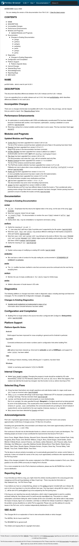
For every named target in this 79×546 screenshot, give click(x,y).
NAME (10, 22)
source (16, 8)
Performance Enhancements (17, 28)
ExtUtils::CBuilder (13, 151)
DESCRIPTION (13, 24)
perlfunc (17, 42)
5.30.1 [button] (25, 3)
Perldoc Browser (12, 2)
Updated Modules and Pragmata (21, 33)
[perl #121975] (19, 125)
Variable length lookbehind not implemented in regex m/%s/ (27, 304)
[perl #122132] (31, 243)
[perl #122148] (42, 397)
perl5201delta (9, 8)
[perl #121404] (25, 234)
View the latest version (57, 12)
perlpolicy (17, 46)
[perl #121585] (17, 318)
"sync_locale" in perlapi (20, 376)
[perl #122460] (33, 392)
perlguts (17, 44)
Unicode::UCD (12, 176)
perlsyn (16, 50)
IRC (22, 543)
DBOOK (26, 536)
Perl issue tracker (64, 541)
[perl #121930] (45, 191)
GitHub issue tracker (48, 536)
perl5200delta (54, 97)
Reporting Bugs (13, 73)
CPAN (20, 8)
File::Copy (11, 156)
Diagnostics (11, 55)
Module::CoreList (13, 160)
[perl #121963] (18, 169)
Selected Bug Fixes (14, 68)
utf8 (9, 180)
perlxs (16, 53)
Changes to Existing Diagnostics (21, 57)
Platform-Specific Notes (19, 64)
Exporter (10, 147)
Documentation (13, 35)
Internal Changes (13, 66)
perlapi (16, 39)
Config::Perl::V (12, 143)
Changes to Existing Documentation (22, 37)
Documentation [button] (42, 3)
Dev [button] (31, 3)
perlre (16, 48)
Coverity (34, 410)
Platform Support (13, 62)
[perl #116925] (50, 250)
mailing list (74, 541)
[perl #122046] (31, 240)
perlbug (45, 486)
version (10, 185)
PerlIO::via (11, 171)
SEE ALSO (11, 75)
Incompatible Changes (15, 26)
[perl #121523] (67, 229)
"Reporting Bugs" (29, 111)
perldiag (47, 296)
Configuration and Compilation (18, 59)
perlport (22, 240)
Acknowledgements (14, 70)
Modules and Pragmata (15, 30)
